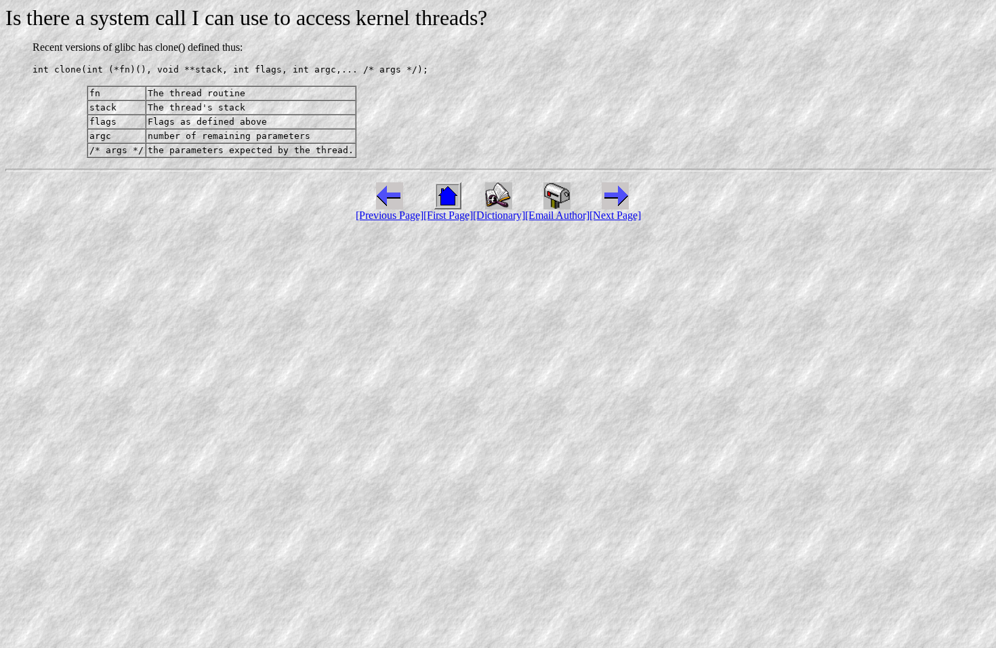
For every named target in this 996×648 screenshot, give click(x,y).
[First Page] (448, 215)
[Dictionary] (499, 215)
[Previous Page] (389, 215)
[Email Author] (557, 215)
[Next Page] (615, 215)
